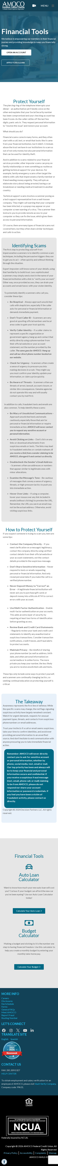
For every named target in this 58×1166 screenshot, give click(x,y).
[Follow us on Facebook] (3, 1030)
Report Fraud (7, 1015)
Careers (5, 998)
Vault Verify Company (45, 1083)
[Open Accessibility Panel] (4, 1162)
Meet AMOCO (8, 1012)
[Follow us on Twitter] (17, 1030)
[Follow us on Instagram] (10, 1030)
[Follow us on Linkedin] (32, 1030)
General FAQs (8, 1009)
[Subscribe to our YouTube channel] (25, 1030)
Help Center (8, 1073)
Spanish (14, 1039)
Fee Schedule (7, 1003)
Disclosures (7, 1001)
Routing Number (9, 1018)
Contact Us (11, 1064)
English (4, 1039)
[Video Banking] (34, 5)
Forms (4, 1006)
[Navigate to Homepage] (13, 5)
